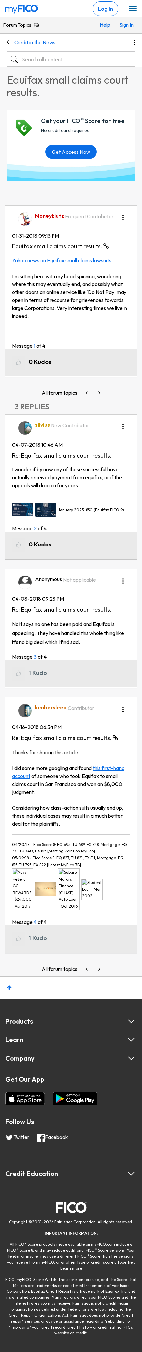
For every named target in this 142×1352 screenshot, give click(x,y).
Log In (105, 8)
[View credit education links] (131, 1173)
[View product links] (131, 1021)
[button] (122, 215)
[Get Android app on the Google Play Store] (75, 1099)
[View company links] (131, 1058)
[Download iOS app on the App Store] (25, 1099)
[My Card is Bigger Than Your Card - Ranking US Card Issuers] (87, 393)
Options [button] (134, 42)
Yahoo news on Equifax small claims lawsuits (61, 260)
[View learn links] (131, 1039)
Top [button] (9, 988)
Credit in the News (34, 42)
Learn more (71, 1268)
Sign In (125, 25)
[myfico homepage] (22, 7)
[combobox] (71, 59)
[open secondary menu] (132, 9)
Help (105, 25)
